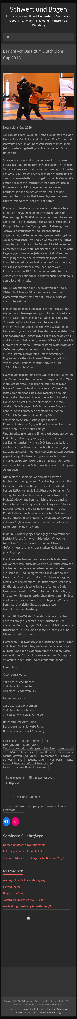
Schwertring (63, 1009)
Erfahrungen (14, 1009)
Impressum (30, 1012)
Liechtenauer (36, 759)
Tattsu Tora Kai (47, 1009)
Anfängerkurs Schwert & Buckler (23, 899)
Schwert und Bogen (38, 9)
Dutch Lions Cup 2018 (24, 796)
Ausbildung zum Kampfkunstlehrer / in (28, 906)
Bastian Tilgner (29, 740)
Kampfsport (49, 755)
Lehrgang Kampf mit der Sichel (22, 851)
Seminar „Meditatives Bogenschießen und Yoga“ (33, 858)
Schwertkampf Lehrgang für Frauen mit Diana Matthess (34, 807)
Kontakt (34, 1009)
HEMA (10, 752)
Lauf (21, 759)
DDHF (19, 1012)
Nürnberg (55, 759)
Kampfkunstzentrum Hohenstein (24, 844)
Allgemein (14, 783)
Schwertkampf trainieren (31, 767)
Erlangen (34, 748)
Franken (49, 748)
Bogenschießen (13, 893)
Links (25, 1009)
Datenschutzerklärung (49, 1012)
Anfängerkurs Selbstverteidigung (24, 880)
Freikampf (66, 748)
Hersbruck (26, 752)
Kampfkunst (45, 752)
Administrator (16, 777)
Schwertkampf (20, 763)
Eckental (18, 748)
